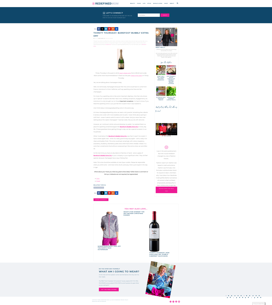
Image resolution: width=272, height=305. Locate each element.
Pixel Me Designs (101, 301)
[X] (102, 29)
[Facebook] (99, 29)
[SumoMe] (116, 29)
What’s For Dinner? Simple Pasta (171, 99)
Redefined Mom (105, 3)
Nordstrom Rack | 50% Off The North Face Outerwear (109, 248)
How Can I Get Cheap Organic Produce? (160, 78)
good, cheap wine (125, 73)
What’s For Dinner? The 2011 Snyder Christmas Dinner (134, 213)
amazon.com (108, 44)
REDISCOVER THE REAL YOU (166, 190)
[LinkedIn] (106, 29)
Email (98, 181)
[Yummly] (113, 29)
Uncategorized (109, 38)
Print (97, 178)
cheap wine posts (136, 75)
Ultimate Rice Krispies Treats (161, 99)
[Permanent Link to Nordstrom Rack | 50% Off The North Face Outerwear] (110, 244)
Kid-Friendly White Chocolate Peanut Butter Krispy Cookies (171, 80)
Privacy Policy (124, 299)
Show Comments (101, 199)
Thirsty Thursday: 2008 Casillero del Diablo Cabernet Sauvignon (159, 254)
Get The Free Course (109, 289)
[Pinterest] (109, 29)
